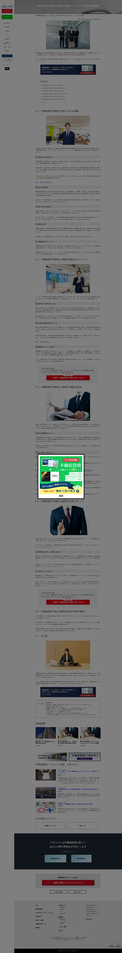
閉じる (61, 495)
